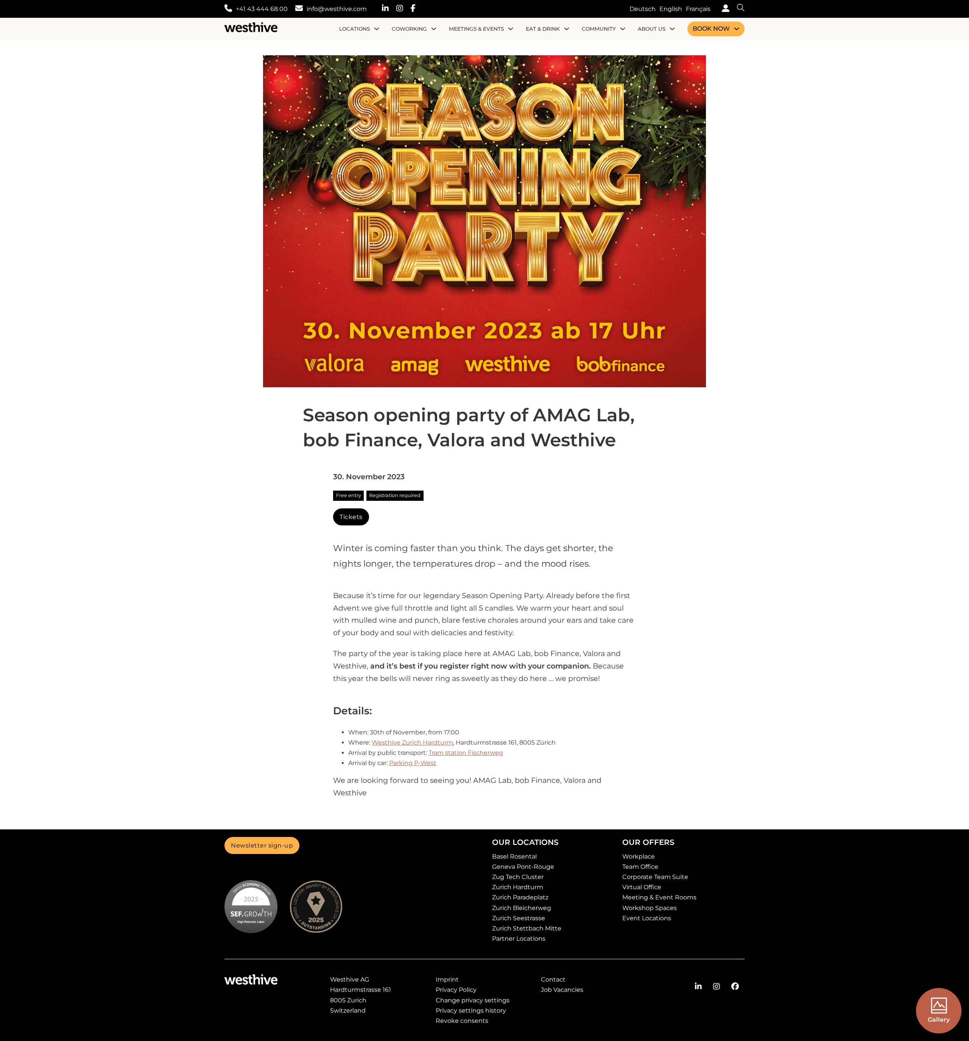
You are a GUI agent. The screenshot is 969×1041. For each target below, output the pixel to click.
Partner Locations (518, 938)
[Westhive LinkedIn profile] (389, 9)
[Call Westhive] (228, 9)
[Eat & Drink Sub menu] (567, 29)
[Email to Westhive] (299, 9)
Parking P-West (412, 763)
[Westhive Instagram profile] (403, 9)
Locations (354, 29)
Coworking (409, 29)
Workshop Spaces (649, 908)
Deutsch (642, 8)
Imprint (447, 979)
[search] (737, 9)
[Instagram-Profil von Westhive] (716, 986)
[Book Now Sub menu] (737, 29)
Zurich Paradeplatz (520, 897)
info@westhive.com (337, 8)
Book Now (711, 28)
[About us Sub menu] (672, 29)
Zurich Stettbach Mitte (526, 928)
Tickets (351, 516)
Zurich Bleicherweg (521, 908)
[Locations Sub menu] (377, 29)
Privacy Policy (456, 989)
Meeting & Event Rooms (659, 897)
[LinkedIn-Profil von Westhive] (698, 986)
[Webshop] (723, 9)
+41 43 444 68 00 (262, 8)
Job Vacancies (562, 989)
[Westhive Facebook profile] (417, 9)
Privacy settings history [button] (471, 1010)
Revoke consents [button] (462, 1020)
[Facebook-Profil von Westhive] (735, 986)
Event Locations (646, 918)
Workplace (638, 856)
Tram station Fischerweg (465, 752)
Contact (553, 979)
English (670, 8)
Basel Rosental (514, 856)
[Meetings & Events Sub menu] (511, 29)
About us (651, 29)
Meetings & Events (476, 29)
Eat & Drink (543, 29)
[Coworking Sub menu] (434, 29)
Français (698, 8)
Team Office (640, 866)
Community (599, 29)
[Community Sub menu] (623, 29)
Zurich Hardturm (517, 887)
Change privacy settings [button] (472, 1000)
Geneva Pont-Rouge (523, 866)
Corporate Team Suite (655, 876)
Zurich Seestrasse (518, 918)
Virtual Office (641, 887)
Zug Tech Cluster (518, 876)
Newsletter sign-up (262, 845)
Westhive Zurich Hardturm (412, 742)
